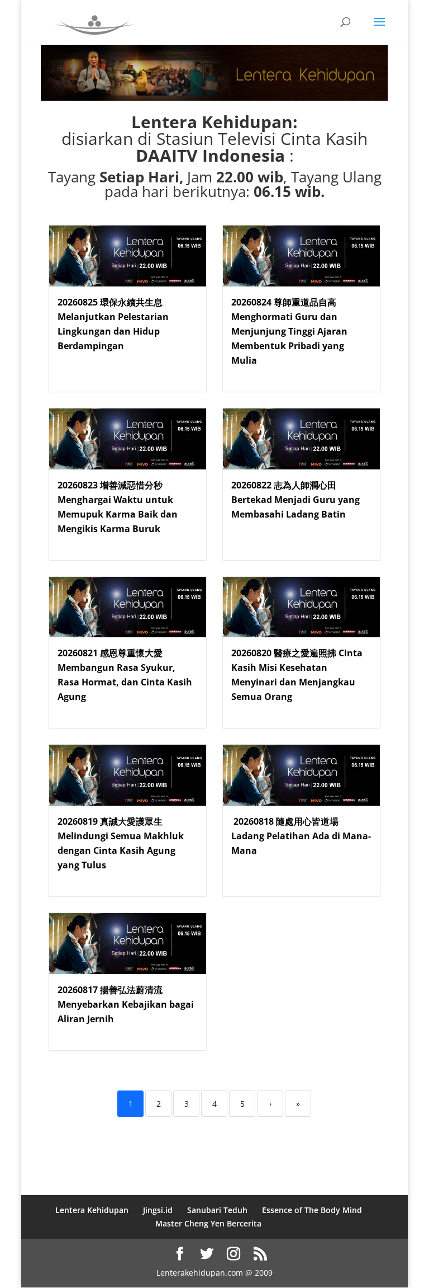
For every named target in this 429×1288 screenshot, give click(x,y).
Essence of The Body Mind (312, 1210)
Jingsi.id (158, 1210)
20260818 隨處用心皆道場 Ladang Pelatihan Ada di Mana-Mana (301, 836)
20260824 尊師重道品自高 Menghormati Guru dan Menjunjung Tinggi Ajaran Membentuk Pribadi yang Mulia (289, 331)
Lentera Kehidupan (91, 1210)
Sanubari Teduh (217, 1210)
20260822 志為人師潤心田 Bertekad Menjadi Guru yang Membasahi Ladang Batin (295, 499)
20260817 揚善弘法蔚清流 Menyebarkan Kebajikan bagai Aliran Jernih (126, 1004)
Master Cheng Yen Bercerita (208, 1223)
